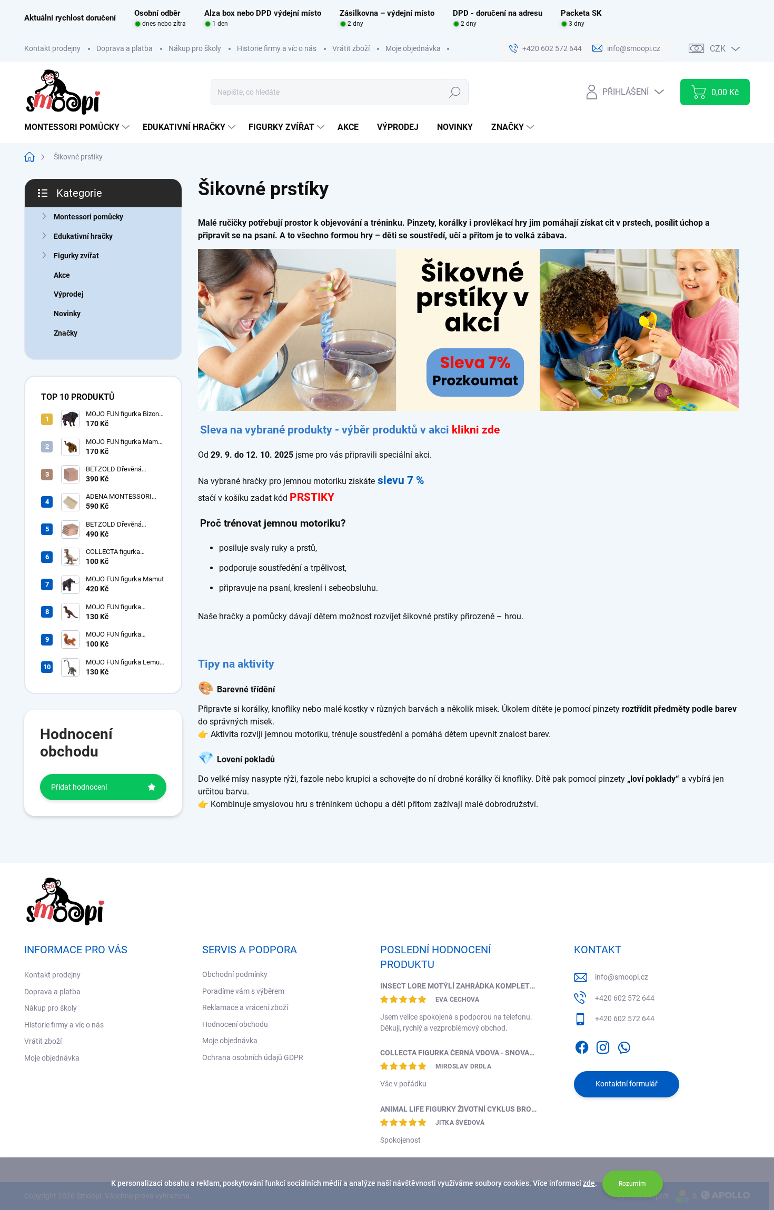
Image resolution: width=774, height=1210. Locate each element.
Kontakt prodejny (52, 48)
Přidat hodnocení (79, 787)
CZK (718, 49)
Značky (65, 333)
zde (589, 1183)
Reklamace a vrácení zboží (245, 1007)
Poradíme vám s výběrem (243, 991)
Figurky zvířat (76, 255)
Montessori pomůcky (88, 217)
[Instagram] (603, 1045)
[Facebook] (582, 1045)
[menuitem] (78, 127)
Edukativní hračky (83, 236)
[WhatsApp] (624, 1045)
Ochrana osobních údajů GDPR (252, 1057)
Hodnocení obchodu (235, 1024)
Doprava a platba (124, 48)
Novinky (67, 313)
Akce (62, 275)
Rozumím (632, 1183)
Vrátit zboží (351, 48)
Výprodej (69, 294)
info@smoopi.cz (621, 977)
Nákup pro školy (194, 48)
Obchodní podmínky (234, 974)
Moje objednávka (413, 48)
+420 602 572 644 (624, 998)
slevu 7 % (401, 480)
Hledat (454, 92)
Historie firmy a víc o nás (276, 48)
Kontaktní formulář (627, 1084)
